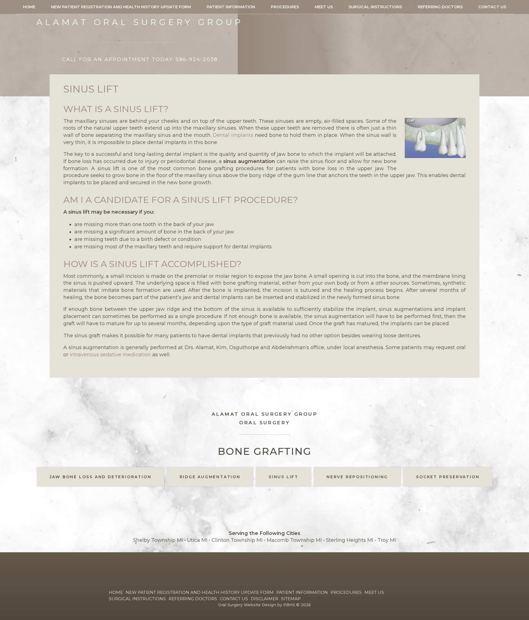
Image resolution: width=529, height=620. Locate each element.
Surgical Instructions (375, 7)
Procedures (285, 7)
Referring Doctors (440, 7)
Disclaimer (264, 598)
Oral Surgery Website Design (247, 604)
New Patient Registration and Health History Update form (121, 7)
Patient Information (231, 7)
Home (29, 7)
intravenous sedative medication (110, 355)
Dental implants (233, 135)
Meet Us (324, 7)
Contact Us (492, 7)
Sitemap (291, 598)
